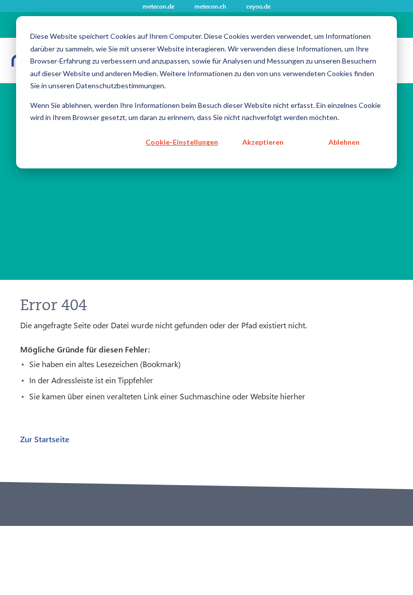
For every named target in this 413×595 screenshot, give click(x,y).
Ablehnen (344, 142)
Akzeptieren (263, 142)
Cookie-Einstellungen (182, 142)
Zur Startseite (45, 439)
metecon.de (158, 6)
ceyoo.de (258, 6)
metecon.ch (210, 6)
